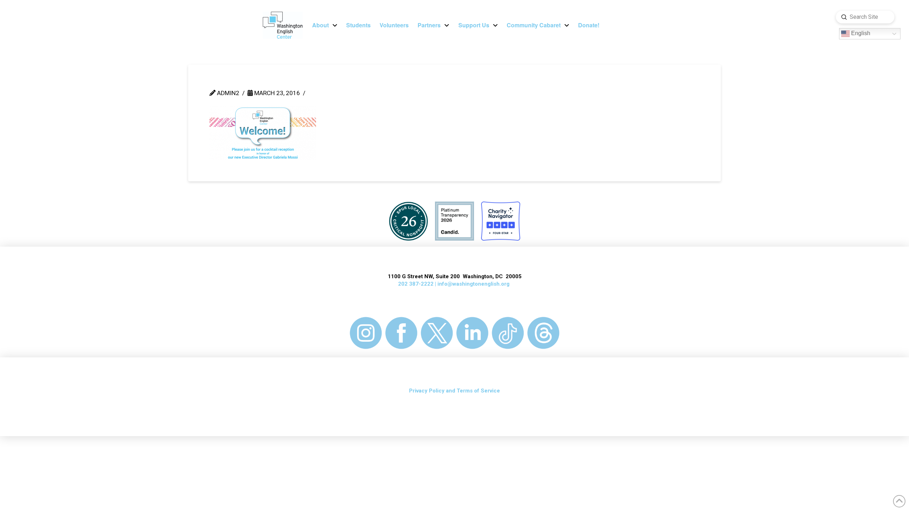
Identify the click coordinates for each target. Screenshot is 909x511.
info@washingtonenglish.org (473, 284)
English (860, 34)
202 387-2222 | (417, 284)
